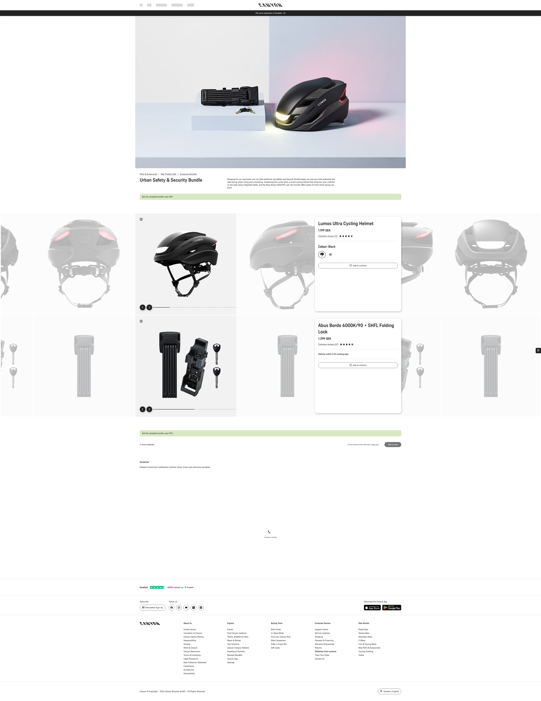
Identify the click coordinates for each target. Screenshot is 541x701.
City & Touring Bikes (367, 644)
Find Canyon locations (237, 633)
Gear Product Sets (168, 174)
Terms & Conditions (192, 655)
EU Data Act (189, 669)
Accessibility (189, 673)
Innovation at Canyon (193, 633)
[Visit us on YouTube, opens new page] (186, 607)
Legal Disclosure (191, 658)
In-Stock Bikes (277, 633)
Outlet (361, 655)
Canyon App (232, 658)
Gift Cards (275, 647)
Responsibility (190, 640)
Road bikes (363, 629)
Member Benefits (234, 655)
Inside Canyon (190, 629)
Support (190, 5)
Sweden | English (391, 691)
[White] (330, 254)
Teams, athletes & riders (237, 636)
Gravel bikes (364, 633)
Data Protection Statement (195, 662)
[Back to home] (270, 5)
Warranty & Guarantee (324, 644)
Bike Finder (276, 629)
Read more (375, 445)
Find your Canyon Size (280, 636)
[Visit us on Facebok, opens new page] (171, 607)
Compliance (189, 666)
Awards (187, 644)
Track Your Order (322, 655)
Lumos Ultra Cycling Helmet (346, 223)
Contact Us (319, 658)
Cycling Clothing (366, 651)
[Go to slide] (178, 307)
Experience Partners (236, 651)
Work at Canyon (190, 647)
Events (230, 629)
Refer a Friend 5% (279, 644)
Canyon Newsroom (192, 651)
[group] (185, 264)
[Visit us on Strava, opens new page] (193, 607)
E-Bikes (362, 640)
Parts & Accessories (148, 174)
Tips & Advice (233, 644)
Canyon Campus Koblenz (238, 647)
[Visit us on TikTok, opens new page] (201, 607)
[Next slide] (149, 307)
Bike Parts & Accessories (369, 647)
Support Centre (321, 629)
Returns (318, 647)
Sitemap (230, 662)
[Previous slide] (142, 307)
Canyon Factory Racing (194, 636)
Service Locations (322, 633)
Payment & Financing (324, 640)
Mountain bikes (365, 636)
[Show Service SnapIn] (538, 350)
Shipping (319, 636)
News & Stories (234, 640)
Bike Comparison (278, 640)
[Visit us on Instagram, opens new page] (179, 607)
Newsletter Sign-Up (154, 607)
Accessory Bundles (188, 174)
